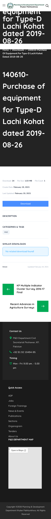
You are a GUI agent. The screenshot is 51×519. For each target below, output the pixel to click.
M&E (6, 232)
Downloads (18, 50)
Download (26, 203)
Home (6, 50)
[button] (47, 5)
